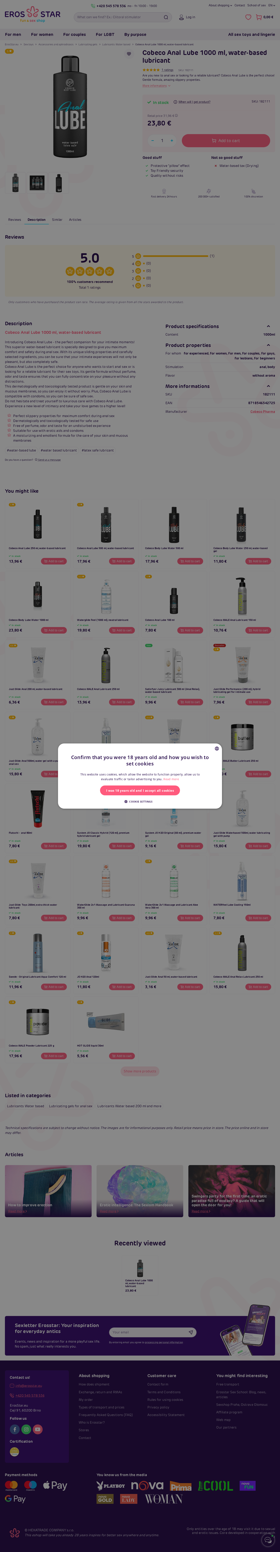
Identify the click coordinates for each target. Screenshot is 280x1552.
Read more (171, 779)
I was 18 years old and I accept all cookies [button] (140, 790)
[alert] (140, 776)
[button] (140, 801)
